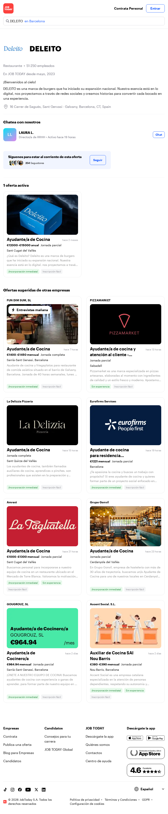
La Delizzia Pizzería (20, 401)
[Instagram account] (12, 789)
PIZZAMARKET (100, 300)
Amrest (12, 502)
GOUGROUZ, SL (17, 604)
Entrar (155, 8)
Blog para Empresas (18, 753)
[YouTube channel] (28, 789)
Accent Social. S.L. (103, 604)
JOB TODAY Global (58, 749)
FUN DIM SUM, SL (19, 300)
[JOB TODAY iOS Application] (135, 738)
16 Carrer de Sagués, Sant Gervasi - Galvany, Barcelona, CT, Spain (60, 106)
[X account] (36, 789)
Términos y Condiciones (121, 799)
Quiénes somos (98, 744)
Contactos (94, 753)
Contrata (10, 736)
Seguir (97, 160)
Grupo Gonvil (99, 502)
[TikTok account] (5, 789)
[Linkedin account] (43, 789)
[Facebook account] (20, 789)
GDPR (146, 799)
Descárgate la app (100, 736)
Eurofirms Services (103, 401)
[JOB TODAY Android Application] (155, 738)
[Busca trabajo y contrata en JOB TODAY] (8, 8)
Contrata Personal (128, 8)
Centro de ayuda (98, 761)
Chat (159, 134)
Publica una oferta (17, 744)
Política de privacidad (85, 799)
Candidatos (12, 761)
